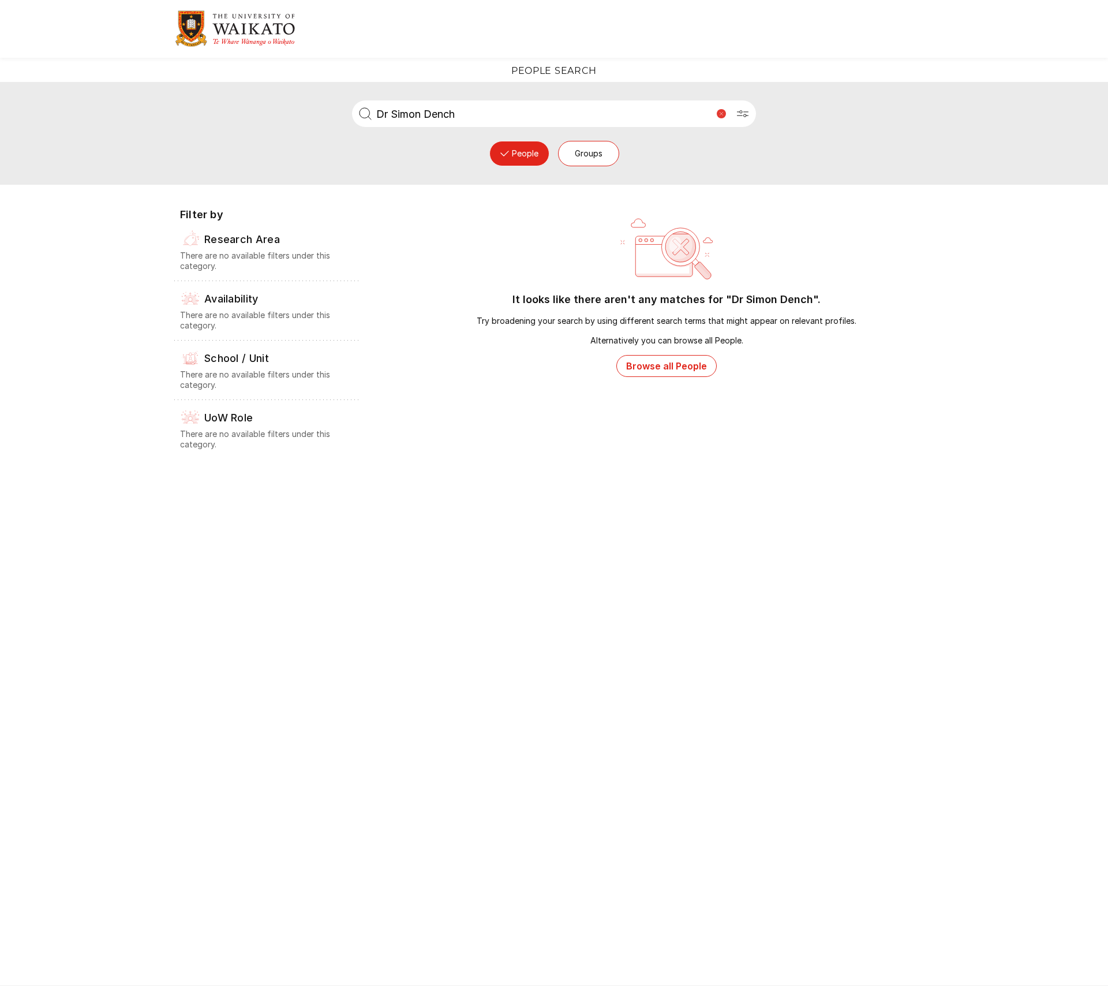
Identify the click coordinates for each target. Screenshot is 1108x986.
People (525, 153)
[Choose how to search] (743, 114)
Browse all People (666, 366)
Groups (588, 153)
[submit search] (365, 114)
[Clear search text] (721, 113)
